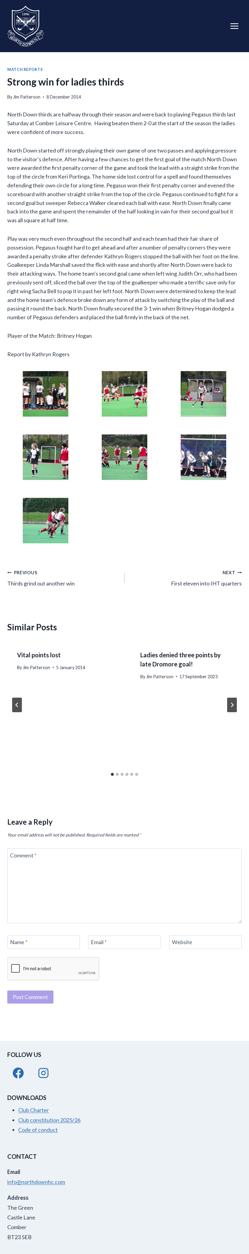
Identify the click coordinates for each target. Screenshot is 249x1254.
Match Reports (25, 69)
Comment (23, 855)
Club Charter (33, 1110)
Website (182, 942)
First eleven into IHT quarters (206, 578)
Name (18, 942)
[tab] (112, 774)
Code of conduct (38, 1129)
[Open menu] (234, 25)
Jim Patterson (26, 96)
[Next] (232, 705)
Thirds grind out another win (41, 578)
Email (99, 942)
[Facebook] (18, 1073)
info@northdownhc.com (36, 1182)
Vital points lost (39, 655)
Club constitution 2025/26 (49, 1120)
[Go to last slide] (17, 705)
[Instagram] (43, 1073)
